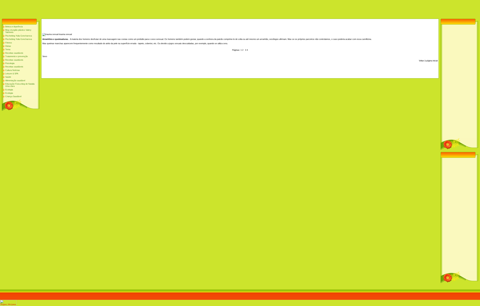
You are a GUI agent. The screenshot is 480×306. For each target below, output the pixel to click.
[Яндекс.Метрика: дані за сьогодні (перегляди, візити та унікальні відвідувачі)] (8, 303)
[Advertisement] (68, 8)
